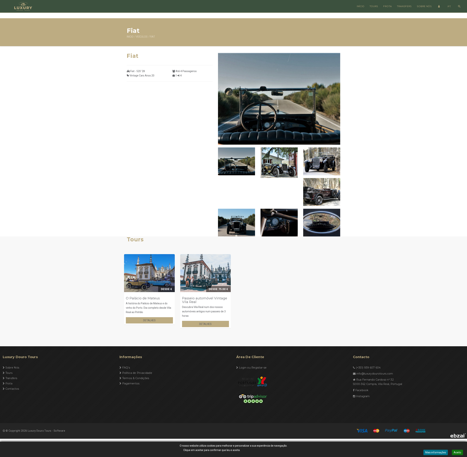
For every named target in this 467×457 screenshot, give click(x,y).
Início (360, 6)
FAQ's (126, 367)
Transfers (404, 6)
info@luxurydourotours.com (374, 373)
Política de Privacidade (137, 373)
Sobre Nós (424, 6)
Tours (374, 6)
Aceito (457, 452)
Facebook (361, 390)
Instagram (363, 396)
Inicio (130, 36)
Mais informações (435, 452)
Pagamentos (131, 383)
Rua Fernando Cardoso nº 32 (375, 379)
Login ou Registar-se (253, 367)
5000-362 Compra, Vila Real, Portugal (377, 384)
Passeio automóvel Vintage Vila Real (204, 300)
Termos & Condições (135, 378)
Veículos (142, 36)
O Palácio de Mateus (143, 298)
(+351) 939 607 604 (368, 367)
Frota (387, 6)
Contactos (12, 388)
